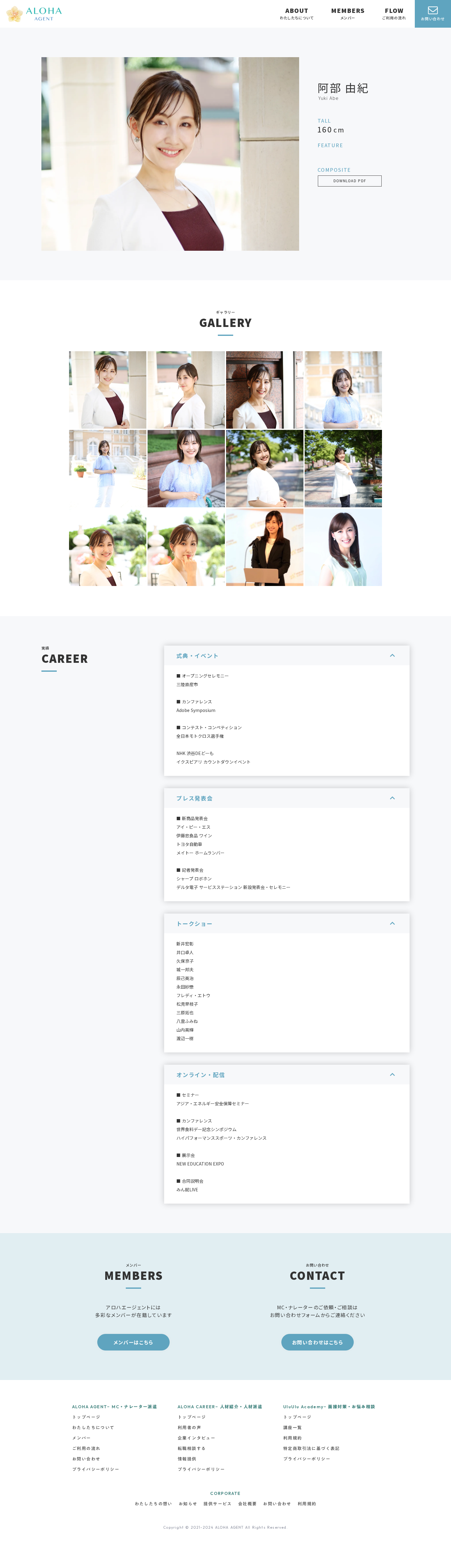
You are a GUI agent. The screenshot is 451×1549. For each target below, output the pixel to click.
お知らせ (188, 1504)
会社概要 (247, 1504)
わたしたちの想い (153, 1504)
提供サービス (217, 1504)
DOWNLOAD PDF (349, 180)
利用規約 (307, 1504)
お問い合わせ (277, 1504)
